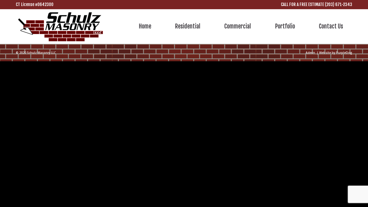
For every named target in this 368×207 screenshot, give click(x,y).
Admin (310, 53)
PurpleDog (344, 53)
